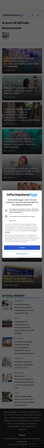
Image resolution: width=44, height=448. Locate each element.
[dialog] (22, 224)
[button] (22, 220)
